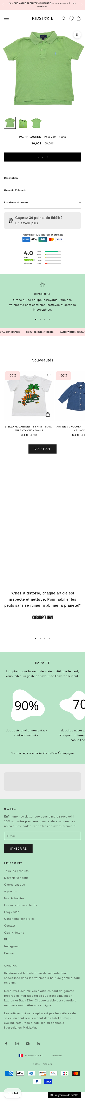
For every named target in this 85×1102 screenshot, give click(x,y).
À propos (10, 891)
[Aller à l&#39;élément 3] (36, 123)
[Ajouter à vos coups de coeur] (49, 376)
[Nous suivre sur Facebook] (6, 1044)
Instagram (11, 946)
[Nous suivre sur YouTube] (28, 1044)
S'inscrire (18, 848)
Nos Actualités (14, 898)
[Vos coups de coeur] (71, 18)
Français (57, 1055)
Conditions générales (19, 918)
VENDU (43, 157)
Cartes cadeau (14, 884)
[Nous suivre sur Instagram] (17, 1044)
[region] (42, 297)
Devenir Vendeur (16, 877)
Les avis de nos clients (20, 905)
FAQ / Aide (11, 912)
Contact (9, 925)
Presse (9, 953)
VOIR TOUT (42, 448)
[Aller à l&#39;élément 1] (10, 123)
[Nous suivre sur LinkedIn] (38, 1044)
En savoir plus (26, 223)
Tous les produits (16, 871)
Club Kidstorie (14, 932)
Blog (7, 939)
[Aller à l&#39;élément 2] (23, 123)
